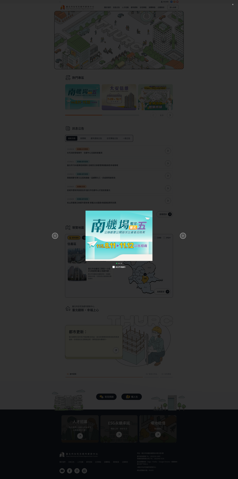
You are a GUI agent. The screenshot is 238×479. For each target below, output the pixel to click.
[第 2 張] (119, 263)
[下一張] (183, 236)
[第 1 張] (116, 263)
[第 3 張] (121, 263)
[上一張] (55, 236)
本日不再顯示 (120, 267)
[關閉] (232, 4)
